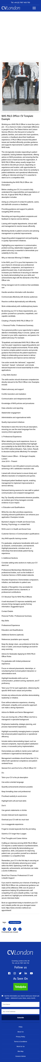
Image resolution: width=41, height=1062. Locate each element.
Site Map (20, 1051)
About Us (20, 1032)
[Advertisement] (20, 33)
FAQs (20, 1027)
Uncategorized (15, 922)
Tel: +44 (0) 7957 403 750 (20, 2)
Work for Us (20, 1046)
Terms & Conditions (20, 1041)
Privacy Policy (20, 1037)
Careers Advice (20, 1056)
